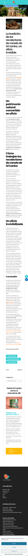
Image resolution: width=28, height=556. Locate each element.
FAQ (4, 494)
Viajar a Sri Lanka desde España (10, 526)
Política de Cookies (9, 554)
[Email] (26, 279)
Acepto (14, 543)
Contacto (5, 493)
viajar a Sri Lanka (11, 362)
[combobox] (14, 381)
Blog (4, 496)
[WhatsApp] (26, 276)
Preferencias (14, 551)
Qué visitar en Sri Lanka (8, 524)
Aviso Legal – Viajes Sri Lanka (9, 507)
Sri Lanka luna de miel (8, 533)
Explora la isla (6, 491)
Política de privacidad (18, 554)
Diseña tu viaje (6, 489)
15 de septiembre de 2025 (12, 349)
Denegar (14, 547)
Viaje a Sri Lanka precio (8, 521)
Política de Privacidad (8, 510)
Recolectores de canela (13, 359)
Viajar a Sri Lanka (7, 531)
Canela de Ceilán (11, 356)
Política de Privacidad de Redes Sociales (12, 512)
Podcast (5, 497)
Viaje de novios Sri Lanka (8, 523)
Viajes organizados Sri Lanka (9, 519)
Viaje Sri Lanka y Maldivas (8, 534)
